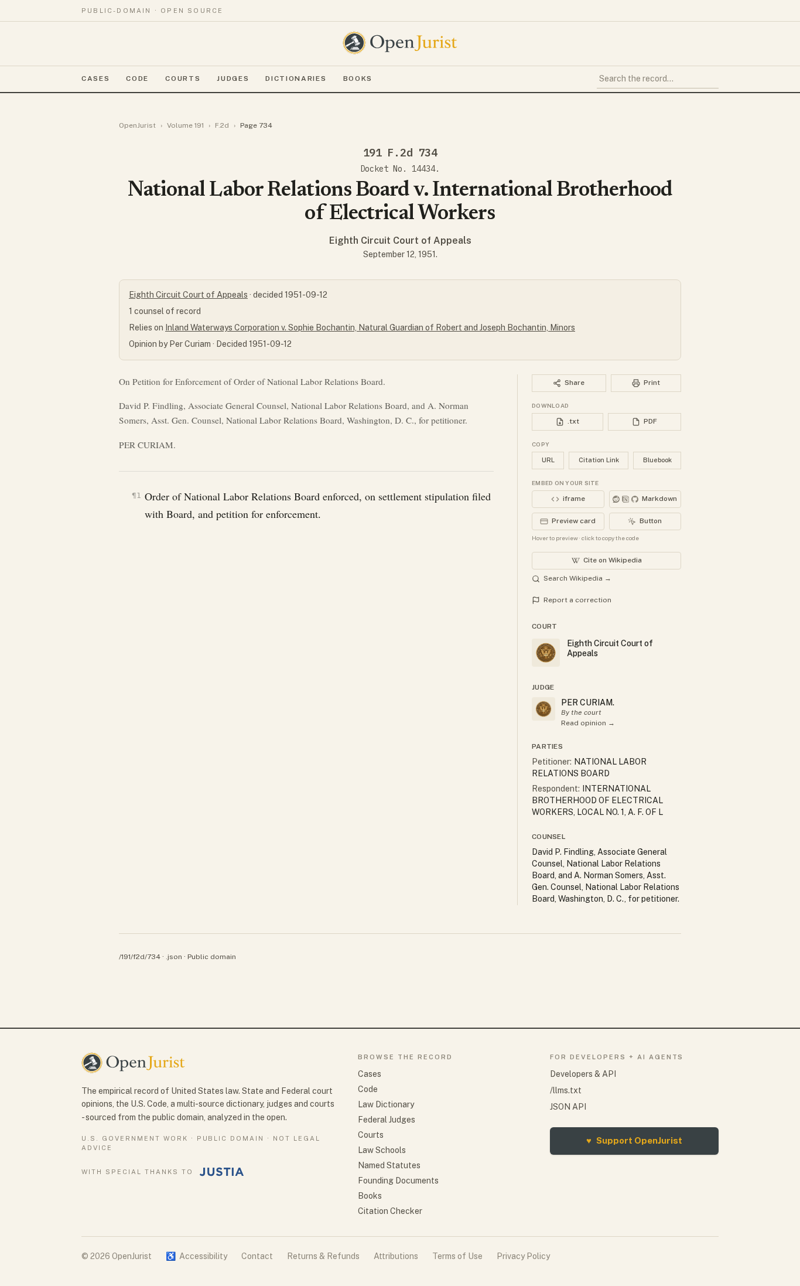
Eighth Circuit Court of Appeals (400, 240)
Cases (95, 78)
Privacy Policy (523, 1256)
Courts (182, 78)
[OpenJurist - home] (400, 42)
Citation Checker (390, 1211)
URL (548, 459)
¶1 (136, 495)
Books (357, 78)
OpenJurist (137, 125)
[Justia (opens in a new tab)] (222, 1171)
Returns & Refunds (323, 1256)
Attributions (396, 1256)
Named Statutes (389, 1165)
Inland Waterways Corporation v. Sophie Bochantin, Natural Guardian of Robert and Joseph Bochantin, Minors (370, 327)
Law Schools (382, 1150)
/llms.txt (566, 1090)
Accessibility (196, 1256)
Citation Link (599, 459)
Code (137, 78)
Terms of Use (457, 1256)
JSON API (568, 1106)
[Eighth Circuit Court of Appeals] (543, 709)
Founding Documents (398, 1180)
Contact (257, 1256)
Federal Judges (386, 1119)
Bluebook (657, 459)
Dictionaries (295, 78)
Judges (233, 78)
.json (174, 957)
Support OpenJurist (634, 1140)
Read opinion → (588, 723)
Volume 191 (185, 125)
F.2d (222, 125)
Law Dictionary (386, 1104)
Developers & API (583, 1074)
